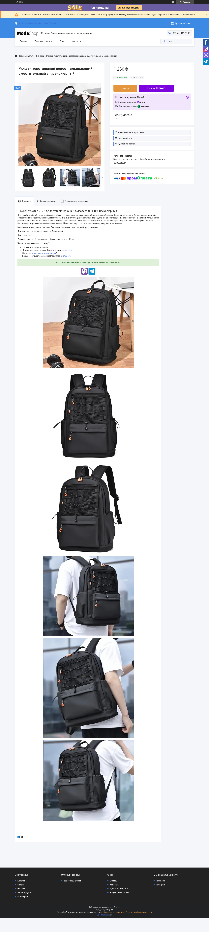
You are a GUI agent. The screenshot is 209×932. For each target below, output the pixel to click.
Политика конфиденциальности (139, 912)
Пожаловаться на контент (114, 912)
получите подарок (47, 253)
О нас (62, 41)
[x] (22, 837)
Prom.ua (117, 907)
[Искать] (164, 41)
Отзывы (113, 881)
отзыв (34, 253)
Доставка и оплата (119, 888)
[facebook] (18, 837)
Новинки (21, 888)
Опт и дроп (22, 896)
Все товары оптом (72, 881)
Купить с (151, 88)
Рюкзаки (40, 56)
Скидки (20, 885)
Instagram (160, 885)
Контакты (76, 41)
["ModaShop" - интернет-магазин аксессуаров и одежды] (27, 33)
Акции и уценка (24, 892)
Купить (125, 88)
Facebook (160, 881)
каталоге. (66, 256)
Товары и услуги (42, 41)
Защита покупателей (120, 892)
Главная (23, 41)
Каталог (21, 881)
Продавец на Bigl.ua (104, 910)
